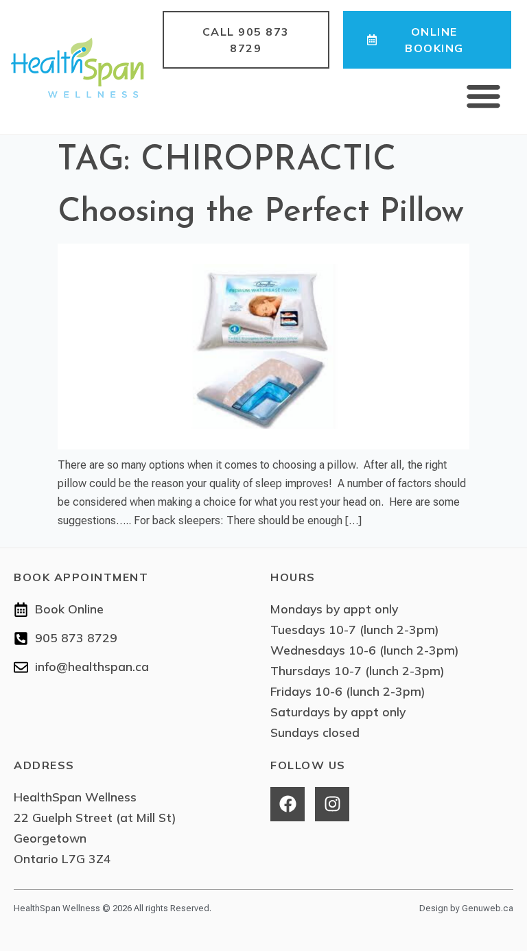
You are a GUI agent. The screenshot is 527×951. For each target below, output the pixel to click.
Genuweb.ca (487, 908)
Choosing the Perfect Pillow (260, 212)
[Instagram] (332, 804)
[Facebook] (287, 804)
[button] (483, 96)
